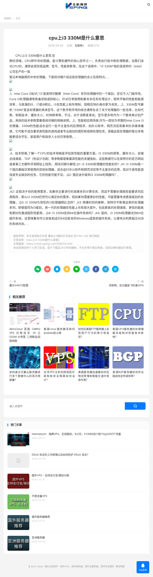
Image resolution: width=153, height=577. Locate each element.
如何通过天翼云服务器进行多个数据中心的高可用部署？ (24, 375)
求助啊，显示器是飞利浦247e (126, 285)
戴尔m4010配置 (18, 285)
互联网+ (8, 18)
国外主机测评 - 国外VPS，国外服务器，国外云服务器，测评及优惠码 (76, 6)
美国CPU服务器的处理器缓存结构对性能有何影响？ (128, 332)
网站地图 (120, 566)
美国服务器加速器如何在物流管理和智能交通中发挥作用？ (93, 375)
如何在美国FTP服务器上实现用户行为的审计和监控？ (93, 332)
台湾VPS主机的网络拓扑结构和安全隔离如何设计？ (59, 375)
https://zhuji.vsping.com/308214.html (49, 243)
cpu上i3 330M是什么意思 (76, 38)
